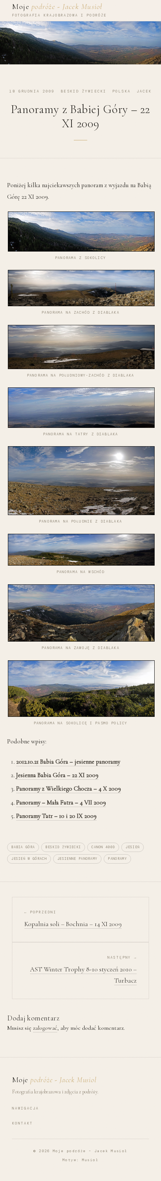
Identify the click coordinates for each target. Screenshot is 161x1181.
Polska (121, 91)
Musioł (90, 1160)
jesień (132, 847)
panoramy (117, 858)
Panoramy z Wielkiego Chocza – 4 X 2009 (68, 788)
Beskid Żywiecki (83, 91)
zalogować (45, 1028)
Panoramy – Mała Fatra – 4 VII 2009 (61, 802)
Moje (57, 6)
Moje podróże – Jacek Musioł (90, 1151)
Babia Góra (23, 847)
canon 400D (103, 847)
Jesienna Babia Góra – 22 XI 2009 (57, 775)
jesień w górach (29, 858)
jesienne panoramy (77, 858)
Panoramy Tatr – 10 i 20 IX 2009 (56, 816)
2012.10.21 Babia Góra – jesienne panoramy (68, 761)
